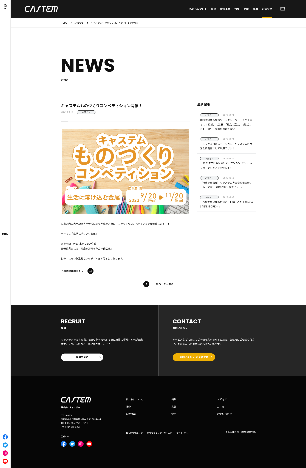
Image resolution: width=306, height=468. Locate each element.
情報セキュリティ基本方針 (159, 432)
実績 (246, 8)
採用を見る (82, 357)
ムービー (222, 406)
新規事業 (225, 8)
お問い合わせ (224, 414)
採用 (255, 8)
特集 (236, 8)
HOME (64, 22)
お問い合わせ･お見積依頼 (194, 357)
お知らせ (267, 8)
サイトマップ (183, 432)
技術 (213, 8)
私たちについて (198, 8)
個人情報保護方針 (134, 432)
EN (5, 8)
